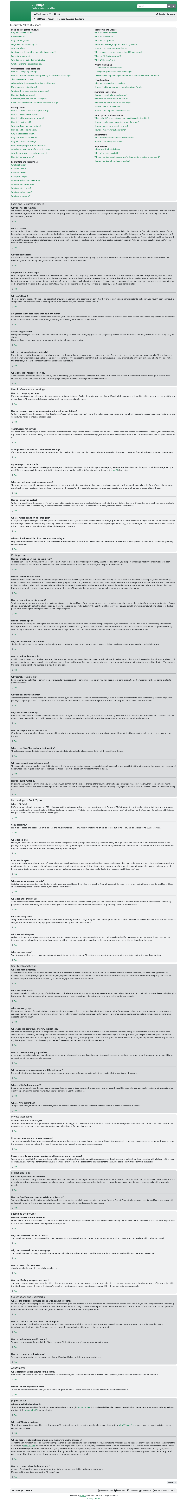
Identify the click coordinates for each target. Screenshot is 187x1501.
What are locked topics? (21, 192)
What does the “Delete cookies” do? (26, 63)
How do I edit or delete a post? (24, 114)
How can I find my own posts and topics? (112, 110)
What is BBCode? (18, 165)
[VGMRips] (20, 19)
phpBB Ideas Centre (127, 1425)
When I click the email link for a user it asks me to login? (35, 102)
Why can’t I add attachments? (24, 137)
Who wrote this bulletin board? (108, 149)
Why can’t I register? (20, 40)
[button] (172, 1482)
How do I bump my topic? (22, 157)
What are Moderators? (104, 36)
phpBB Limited (84, 1407)
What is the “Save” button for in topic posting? (31, 149)
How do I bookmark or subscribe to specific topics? (117, 122)
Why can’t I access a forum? (23, 133)
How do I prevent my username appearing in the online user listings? (41, 75)
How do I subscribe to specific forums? (111, 126)
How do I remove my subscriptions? (110, 129)
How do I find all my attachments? (109, 141)
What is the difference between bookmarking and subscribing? (122, 118)
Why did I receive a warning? (23, 141)
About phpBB (31, 1410)
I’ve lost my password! (20, 56)
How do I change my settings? (24, 71)
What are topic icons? (20, 196)
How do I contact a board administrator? (112, 161)
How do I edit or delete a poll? (24, 129)
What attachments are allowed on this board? (114, 137)
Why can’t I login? (18, 48)
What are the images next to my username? (30, 91)
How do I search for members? (108, 106)
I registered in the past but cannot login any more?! (33, 52)
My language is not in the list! (24, 87)
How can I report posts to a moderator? (28, 145)
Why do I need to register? (22, 32)
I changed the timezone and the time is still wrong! (33, 83)
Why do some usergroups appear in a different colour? (118, 52)
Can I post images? (19, 176)
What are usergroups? (104, 40)
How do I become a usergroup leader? (111, 48)
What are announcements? (23, 184)
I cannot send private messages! (108, 67)
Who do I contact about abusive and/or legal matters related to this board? (127, 157)
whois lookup (29, 1445)
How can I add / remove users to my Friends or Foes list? (119, 87)
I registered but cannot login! (24, 44)
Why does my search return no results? (111, 98)
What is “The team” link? (105, 60)
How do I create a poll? (21, 122)
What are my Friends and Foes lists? (110, 83)
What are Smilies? (18, 172)
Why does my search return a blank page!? (113, 102)
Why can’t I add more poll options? (26, 126)
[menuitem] (39, 14)
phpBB (115, 470)
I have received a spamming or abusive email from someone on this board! (127, 75)
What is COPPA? (18, 36)
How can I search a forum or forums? (111, 95)
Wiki (50, 14)
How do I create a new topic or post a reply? (30, 110)
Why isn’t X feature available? (107, 153)
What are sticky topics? (21, 188)
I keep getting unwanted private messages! (113, 71)
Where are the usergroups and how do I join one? (116, 44)
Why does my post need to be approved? (29, 153)
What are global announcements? (26, 180)
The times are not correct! (22, 79)
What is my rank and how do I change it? (28, 98)
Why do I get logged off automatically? (28, 60)
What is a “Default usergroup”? (108, 56)
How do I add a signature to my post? (27, 118)
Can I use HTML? (18, 168)
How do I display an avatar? (23, 95)
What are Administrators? (106, 32)
